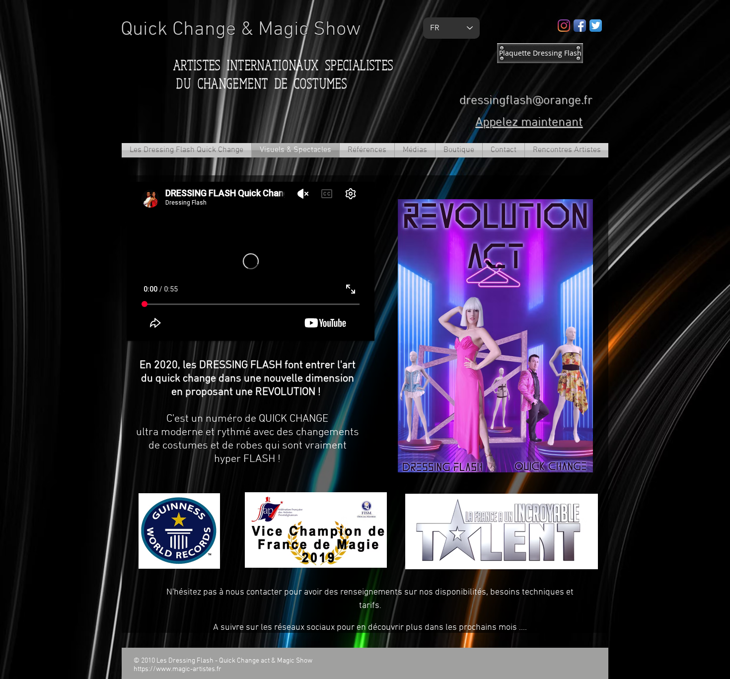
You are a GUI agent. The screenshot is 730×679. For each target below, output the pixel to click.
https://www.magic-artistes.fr (177, 669)
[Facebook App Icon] (580, 25)
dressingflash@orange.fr (525, 100)
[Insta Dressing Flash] (564, 25)
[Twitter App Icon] (595, 25)
